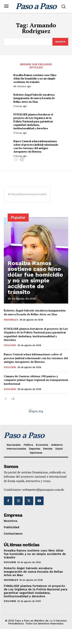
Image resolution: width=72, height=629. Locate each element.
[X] (29, 500)
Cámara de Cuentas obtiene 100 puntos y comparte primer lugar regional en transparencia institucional (36, 379)
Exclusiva (10, 345)
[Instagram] (18, 500)
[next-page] (22, 159)
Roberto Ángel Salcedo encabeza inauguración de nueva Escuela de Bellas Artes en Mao (34, 98)
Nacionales (11, 319)
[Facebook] (8, 500)
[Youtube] (39, 500)
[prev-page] (15, 159)
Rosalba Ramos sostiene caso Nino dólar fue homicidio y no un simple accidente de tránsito (34, 78)
